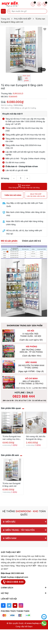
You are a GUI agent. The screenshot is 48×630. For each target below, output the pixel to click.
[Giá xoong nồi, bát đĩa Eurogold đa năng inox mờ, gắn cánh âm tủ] (36, 423)
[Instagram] (21, 605)
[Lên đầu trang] (44, 610)
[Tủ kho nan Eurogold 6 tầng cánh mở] (12, 470)
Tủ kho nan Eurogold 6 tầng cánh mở (11, 484)
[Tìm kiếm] (9, 11)
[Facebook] (3, 605)
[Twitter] (9, 605)
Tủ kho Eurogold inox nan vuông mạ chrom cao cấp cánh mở (12, 437)
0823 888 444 (17, 573)
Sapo (30, 626)
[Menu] (3, 11)
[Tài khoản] (39, 4)
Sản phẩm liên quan (11, 408)
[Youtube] (15, 605)
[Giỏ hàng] (45, 4)
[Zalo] (44, 616)
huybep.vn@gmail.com (17, 577)
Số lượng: (5, 178)
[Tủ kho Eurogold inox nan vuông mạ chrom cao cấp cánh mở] (12, 423)
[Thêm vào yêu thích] (44, 29)
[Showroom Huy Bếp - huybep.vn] (10, 4)
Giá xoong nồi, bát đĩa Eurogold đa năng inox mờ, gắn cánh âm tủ (35, 437)
